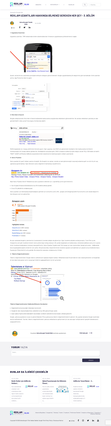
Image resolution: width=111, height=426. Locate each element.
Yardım (61, 412)
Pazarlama (97, 412)
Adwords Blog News (40, 412)
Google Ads (19, 12)
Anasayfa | (13, 12)
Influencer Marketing (95, 414)
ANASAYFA (38, 4)
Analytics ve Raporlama (87, 412)
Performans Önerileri (75, 412)
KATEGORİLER (54, 4)
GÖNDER (91, 360)
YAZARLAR (71, 4)
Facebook (66, 412)
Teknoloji (56, 412)
